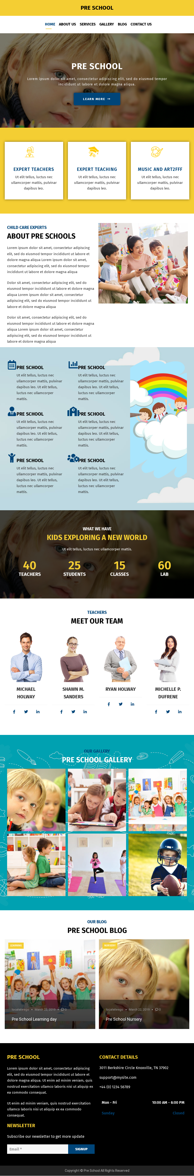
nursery (109, 945)
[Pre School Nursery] (144, 984)
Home (50, 24)
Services (88, 24)
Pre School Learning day (34, 1019)
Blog (122, 24)
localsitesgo (20, 1009)
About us (67, 24)
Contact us (141, 24)
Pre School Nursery (124, 1019)
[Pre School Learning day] (50, 984)
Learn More (94, 99)
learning (16, 945)
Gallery (106, 24)
